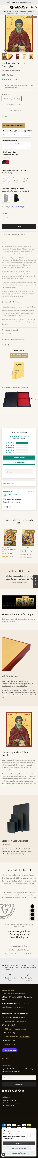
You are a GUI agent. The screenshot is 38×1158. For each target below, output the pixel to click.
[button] (6, 79)
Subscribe (19, 1084)
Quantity (4, 214)
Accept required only (19, 1148)
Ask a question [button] (19, 462)
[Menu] (2, 7)
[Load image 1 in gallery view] (19, 33)
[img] (7, 491)
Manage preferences (19, 1153)
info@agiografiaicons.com (15, 1007)
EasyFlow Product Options (17, 207)
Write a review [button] (19, 457)
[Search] (6, 7)
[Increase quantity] (11, 218)
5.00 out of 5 (24, 436)
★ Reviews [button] (35, 581)
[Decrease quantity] (3, 218)
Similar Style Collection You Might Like (19, 521)
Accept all (19, 1143)
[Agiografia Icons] (19, 7)
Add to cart (19, 226)
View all (19, 526)
